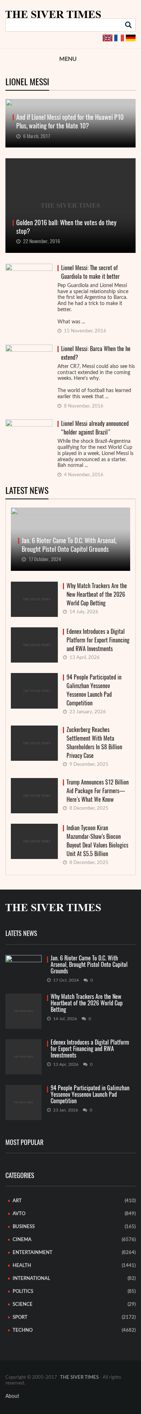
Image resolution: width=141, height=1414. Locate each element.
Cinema (22, 1239)
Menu (68, 59)
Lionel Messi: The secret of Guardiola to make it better (90, 272)
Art (17, 1201)
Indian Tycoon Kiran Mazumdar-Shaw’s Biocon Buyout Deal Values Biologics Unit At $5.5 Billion (97, 841)
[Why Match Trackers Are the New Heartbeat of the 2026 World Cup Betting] (23, 1011)
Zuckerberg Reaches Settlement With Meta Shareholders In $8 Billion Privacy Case (94, 742)
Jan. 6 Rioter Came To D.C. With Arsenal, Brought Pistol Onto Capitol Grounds (89, 964)
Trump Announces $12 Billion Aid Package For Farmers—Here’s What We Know (98, 790)
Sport (20, 1317)
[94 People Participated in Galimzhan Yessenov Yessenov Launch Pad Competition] (23, 1102)
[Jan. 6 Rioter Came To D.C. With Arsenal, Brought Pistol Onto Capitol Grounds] (23, 964)
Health (22, 1265)
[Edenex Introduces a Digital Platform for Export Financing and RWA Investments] (23, 1056)
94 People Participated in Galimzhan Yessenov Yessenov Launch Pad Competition (94, 690)
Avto (19, 1213)
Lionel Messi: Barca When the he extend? (96, 353)
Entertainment (32, 1252)
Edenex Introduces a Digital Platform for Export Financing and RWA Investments (98, 640)
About (12, 1396)
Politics (23, 1291)
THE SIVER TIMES (79, 1377)
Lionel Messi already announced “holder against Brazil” (95, 428)
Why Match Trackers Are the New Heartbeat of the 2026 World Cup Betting (97, 594)
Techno (23, 1330)
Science (23, 1304)
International (31, 1278)
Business (24, 1226)
